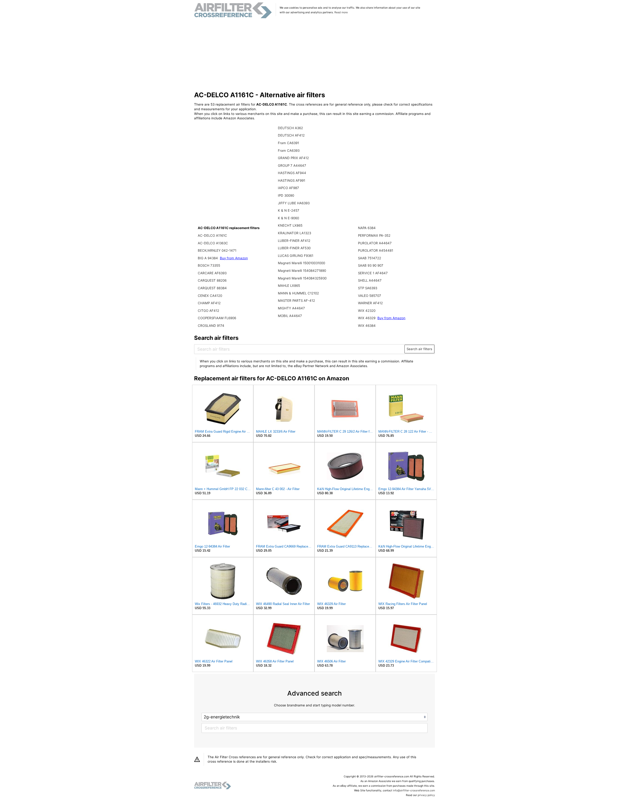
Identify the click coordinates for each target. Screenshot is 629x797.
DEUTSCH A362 (290, 128)
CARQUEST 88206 (212, 280)
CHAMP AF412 (209, 303)
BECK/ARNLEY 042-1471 (217, 250)
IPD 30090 (286, 195)
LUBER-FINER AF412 (294, 241)
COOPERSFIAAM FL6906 (217, 318)
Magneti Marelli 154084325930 (302, 278)
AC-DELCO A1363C (213, 243)
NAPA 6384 (367, 228)
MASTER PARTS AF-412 (296, 300)
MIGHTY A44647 (291, 308)
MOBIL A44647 (290, 316)
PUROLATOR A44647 (375, 243)
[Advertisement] (314, 55)
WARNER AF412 (370, 303)
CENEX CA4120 (210, 296)
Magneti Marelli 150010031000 (301, 263)
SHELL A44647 (370, 280)
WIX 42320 (366, 311)
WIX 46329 (367, 318)
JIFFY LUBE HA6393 (294, 203)
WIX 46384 (367, 326)
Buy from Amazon (234, 258)
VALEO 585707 (369, 296)
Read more (341, 12)
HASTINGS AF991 (291, 180)
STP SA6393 (367, 288)
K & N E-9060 (288, 218)
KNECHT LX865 (290, 225)
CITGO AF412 (208, 311)
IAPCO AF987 (288, 188)
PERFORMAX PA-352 (374, 235)
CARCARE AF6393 (212, 273)
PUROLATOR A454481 (375, 250)
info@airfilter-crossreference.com (414, 790)
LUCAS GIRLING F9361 (295, 256)
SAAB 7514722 (369, 258)
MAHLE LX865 (289, 286)
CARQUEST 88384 (212, 288)
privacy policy (426, 795)
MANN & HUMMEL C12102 (298, 293)
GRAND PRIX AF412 (293, 158)
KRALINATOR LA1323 (294, 233)
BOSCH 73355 (209, 265)
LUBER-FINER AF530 (294, 248)
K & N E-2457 (288, 210)
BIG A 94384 (208, 258)
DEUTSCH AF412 (291, 135)
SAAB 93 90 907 (370, 265)
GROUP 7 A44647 (292, 165)
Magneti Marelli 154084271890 (302, 271)
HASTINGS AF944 (292, 173)
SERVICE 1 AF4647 (373, 273)
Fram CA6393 (289, 150)
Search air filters (419, 349)
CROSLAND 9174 (211, 326)
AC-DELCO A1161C (212, 235)
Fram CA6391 (288, 143)
